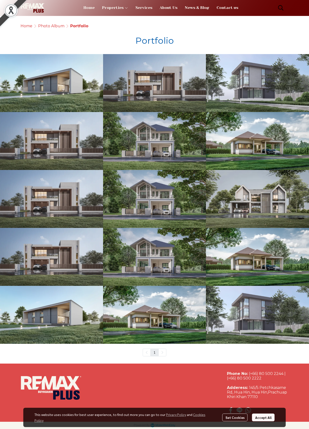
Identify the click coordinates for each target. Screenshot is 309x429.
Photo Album (51, 26)
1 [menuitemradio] (154, 352)
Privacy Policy (176, 414)
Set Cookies (235, 417)
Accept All (263, 417)
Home (26, 26)
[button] (281, 8)
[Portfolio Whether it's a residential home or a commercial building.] (51, 83)
